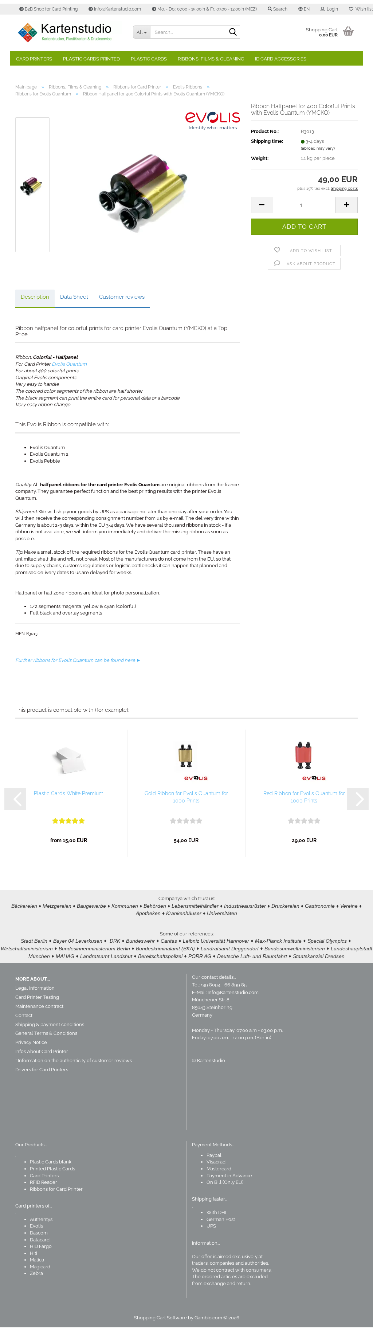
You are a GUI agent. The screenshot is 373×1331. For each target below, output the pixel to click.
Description (35, 297)
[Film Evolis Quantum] (148, 184)
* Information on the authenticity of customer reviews (73, 1060)
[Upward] (353, 1320)
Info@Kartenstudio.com (117, 9)
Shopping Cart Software (160, 1317)
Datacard (40, 1239)
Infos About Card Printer (41, 1051)
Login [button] (331, 9)
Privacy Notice (31, 1042)
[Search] (233, 32)
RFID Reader (43, 1182)
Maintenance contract (39, 1006)
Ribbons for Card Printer (56, 1189)
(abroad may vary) (318, 148)
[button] (304, 9)
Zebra (36, 1273)
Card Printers (34, 59)
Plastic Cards (149, 59)
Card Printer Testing (37, 997)
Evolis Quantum (69, 364)
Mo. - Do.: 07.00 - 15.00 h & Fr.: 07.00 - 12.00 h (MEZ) (206, 9)
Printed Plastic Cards (52, 1168)
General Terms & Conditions (46, 1033)
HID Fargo (41, 1246)
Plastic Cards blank (50, 1162)
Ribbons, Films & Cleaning (211, 59)
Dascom (39, 1233)
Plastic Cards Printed (91, 59)
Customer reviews (122, 297)
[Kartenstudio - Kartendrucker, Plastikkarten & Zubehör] (68, 33)
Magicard (40, 1266)
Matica (37, 1260)
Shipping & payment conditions (49, 1024)
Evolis (36, 1226)
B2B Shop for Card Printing (51, 9)
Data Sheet (74, 297)
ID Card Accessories (280, 59)
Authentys (41, 1219)
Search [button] (279, 9)
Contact (23, 1015)
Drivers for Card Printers (41, 1069)
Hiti (33, 1253)
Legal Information (35, 988)
